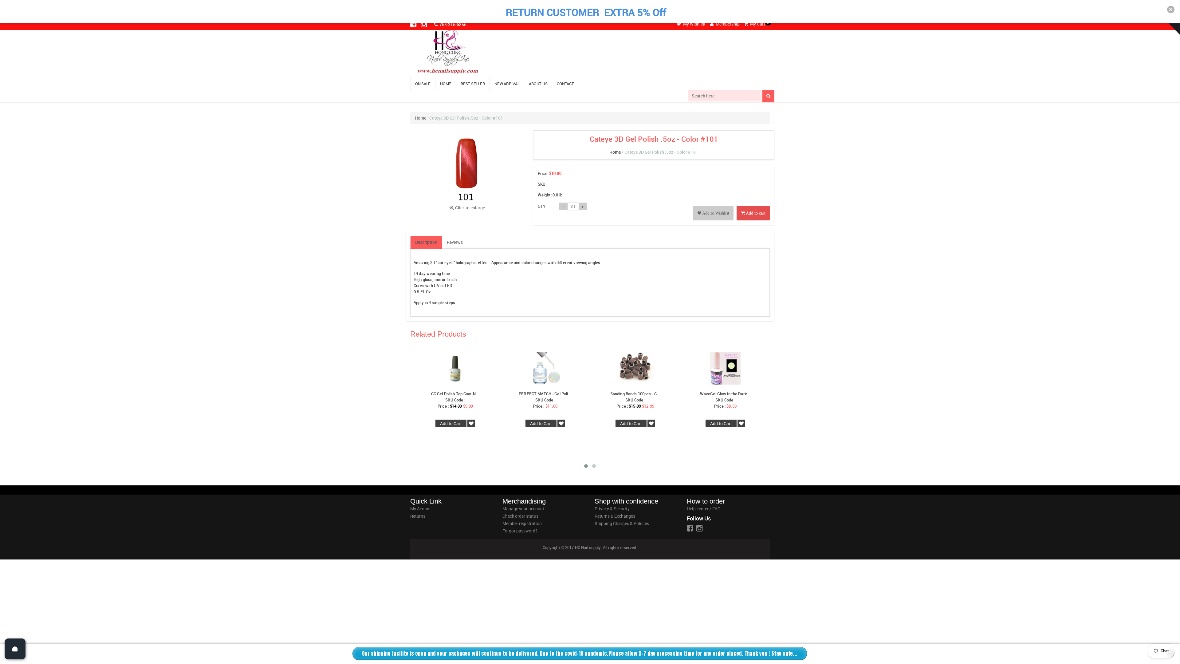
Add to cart (755, 213)
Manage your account (523, 509)
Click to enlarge (470, 208)
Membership (727, 24)
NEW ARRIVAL (506, 83)
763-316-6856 (452, 24)
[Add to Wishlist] (713, 206)
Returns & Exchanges (615, 516)
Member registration (522, 523)
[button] (1170, 9)
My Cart (757, 24)
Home (420, 118)
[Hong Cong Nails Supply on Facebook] (414, 24)
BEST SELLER (473, 83)
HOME (445, 83)
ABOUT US (538, 83)
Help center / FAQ (704, 509)
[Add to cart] (753, 206)
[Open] (15, 648)
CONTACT (565, 83)
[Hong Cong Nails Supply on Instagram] (424, 24)
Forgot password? (519, 531)
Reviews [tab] (455, 242)
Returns (417, 516)
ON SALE (423, 83)
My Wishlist (694, 24)
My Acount (420, 509)
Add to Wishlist (715, 213)
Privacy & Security (612, 509)
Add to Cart (451, 423)
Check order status (520, 516)
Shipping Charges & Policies (622, 523)
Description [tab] (426, 242)
